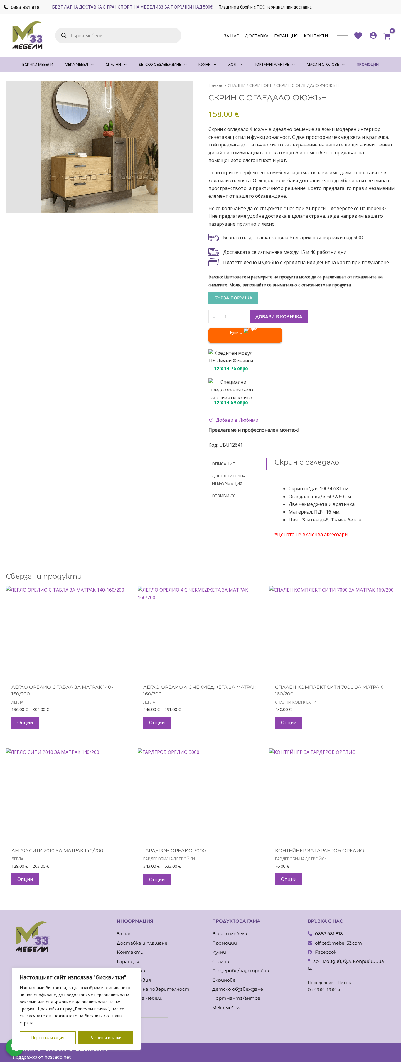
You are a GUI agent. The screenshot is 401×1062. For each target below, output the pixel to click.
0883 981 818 (25, 7)
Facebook (325, 952)
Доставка (256, 35)
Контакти (316, 35)
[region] (76, 1009)
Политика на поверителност (153, 989)
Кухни (219, 952)
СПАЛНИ (236, 85)
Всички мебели (229, 933)
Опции (25, 722)
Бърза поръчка (233, 297)
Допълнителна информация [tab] (229, 479)
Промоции (224, 943)
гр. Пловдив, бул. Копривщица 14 (346, 965)
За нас (231, 35)
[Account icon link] (373, 35)
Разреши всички (106, 1037)
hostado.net (57, 1057)
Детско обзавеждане (237, 989)
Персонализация (47, 1037)
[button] (233, 420)
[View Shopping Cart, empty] (387, 35)
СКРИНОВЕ (260, 85)
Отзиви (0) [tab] (223, 496)
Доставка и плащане (142, 943)
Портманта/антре (236, 998)
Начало (216, 85)
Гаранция (286, 35)
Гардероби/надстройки (240, 970)
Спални (220, 961)
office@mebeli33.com (338, 943)
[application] (91, 64)
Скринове (223, 980)
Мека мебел (226, 1007)
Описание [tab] (223, 464)
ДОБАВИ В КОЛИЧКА (278, 316)
